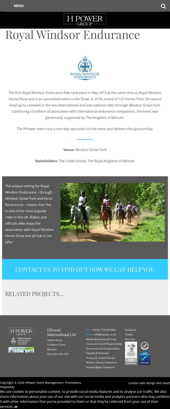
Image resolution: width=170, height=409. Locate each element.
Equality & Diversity (97, 353)
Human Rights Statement (100, 367)
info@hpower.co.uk (105, 334)
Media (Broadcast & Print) (101, 339)
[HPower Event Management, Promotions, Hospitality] (85, 12)
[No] (16, 407)
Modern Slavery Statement (101, 362)
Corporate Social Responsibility (104, 344)
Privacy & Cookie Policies (100, 358)
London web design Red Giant (149, 383)
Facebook (130, 330)
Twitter (129, 334)
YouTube (130, 339)
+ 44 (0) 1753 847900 (103, 330)
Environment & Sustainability (102, 348)
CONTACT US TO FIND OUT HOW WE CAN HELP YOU (84, 269)
